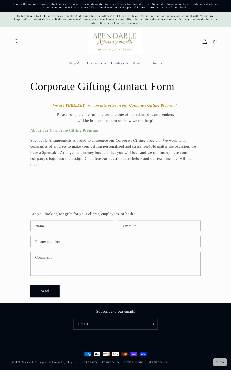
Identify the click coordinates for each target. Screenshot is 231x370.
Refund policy (89, 361)
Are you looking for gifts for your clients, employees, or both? (82, 214)
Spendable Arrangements (36, 362)
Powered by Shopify (64, 362)
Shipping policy (158, 361)
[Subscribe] (152, 324)
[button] (17, 41)
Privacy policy (110, 361)
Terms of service (134, 361)
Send (45, 291)
